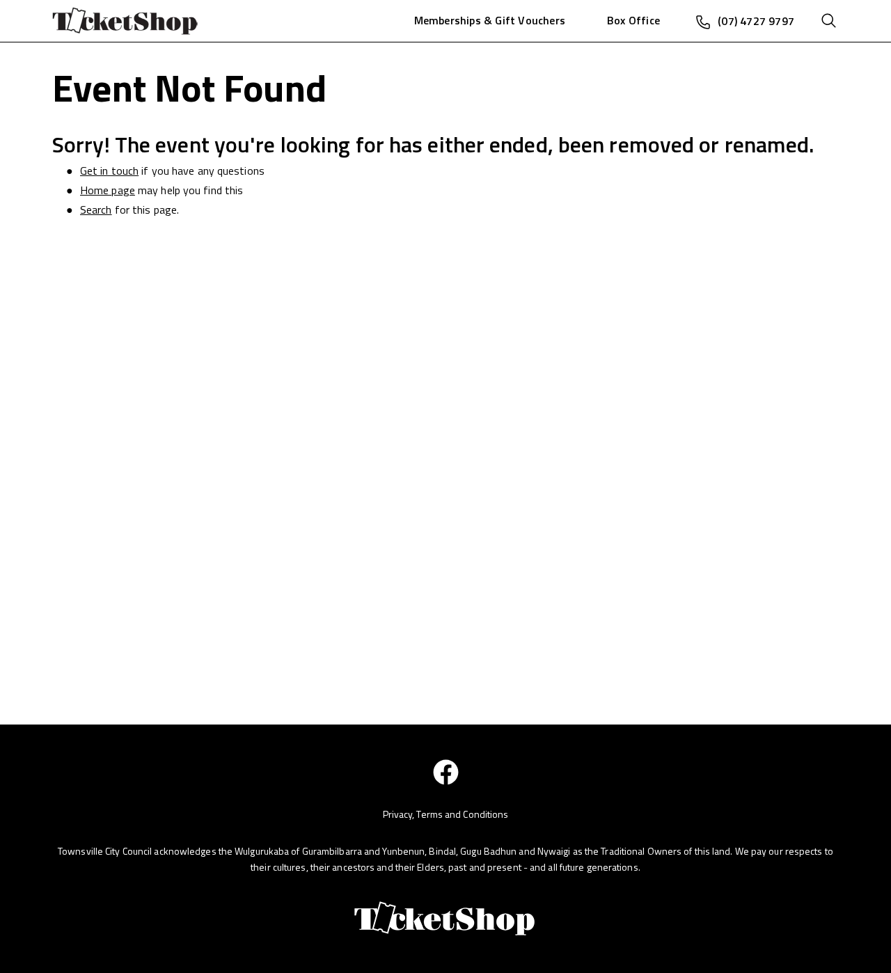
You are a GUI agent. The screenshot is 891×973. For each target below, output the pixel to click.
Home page (107, 190)
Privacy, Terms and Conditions (446, 814)
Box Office (633, 20)
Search (96, 209)
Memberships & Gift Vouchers (489, 20)
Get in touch (109, 170)
